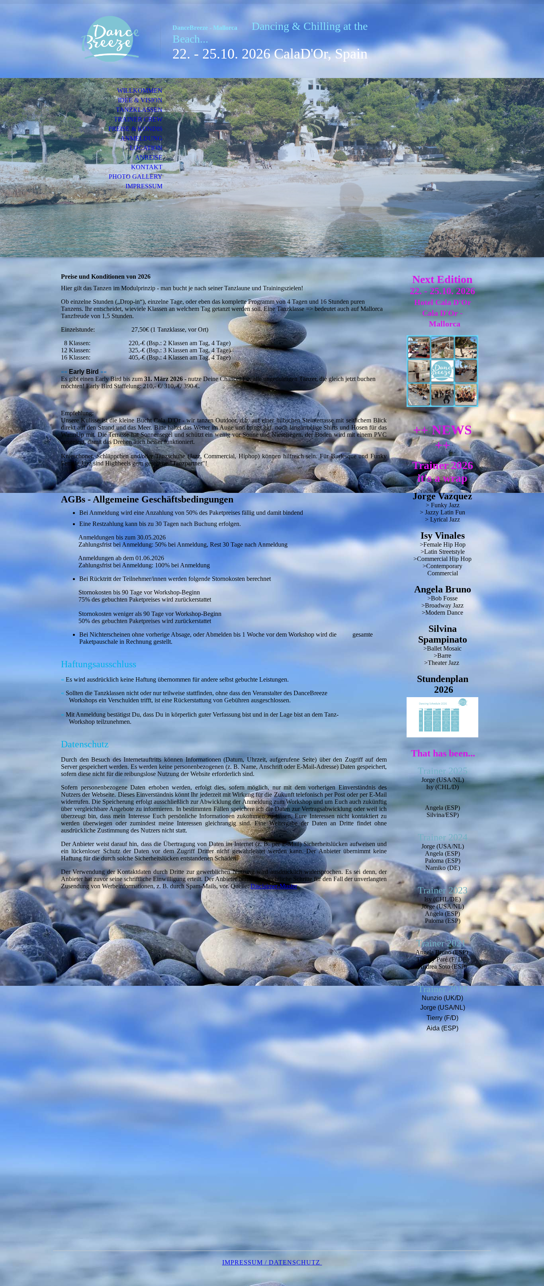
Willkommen (139, 90)
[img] (106, 39)
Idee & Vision (140, 100)
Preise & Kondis (135, 128)
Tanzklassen (139, 109)
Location (146, 148)
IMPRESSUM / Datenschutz (272, 1262)
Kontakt (146, 167)
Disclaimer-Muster (273, 886)
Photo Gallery (135, 176)
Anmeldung (141, 138)
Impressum (143, 186)
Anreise (148, 157)
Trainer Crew (138, 119)
